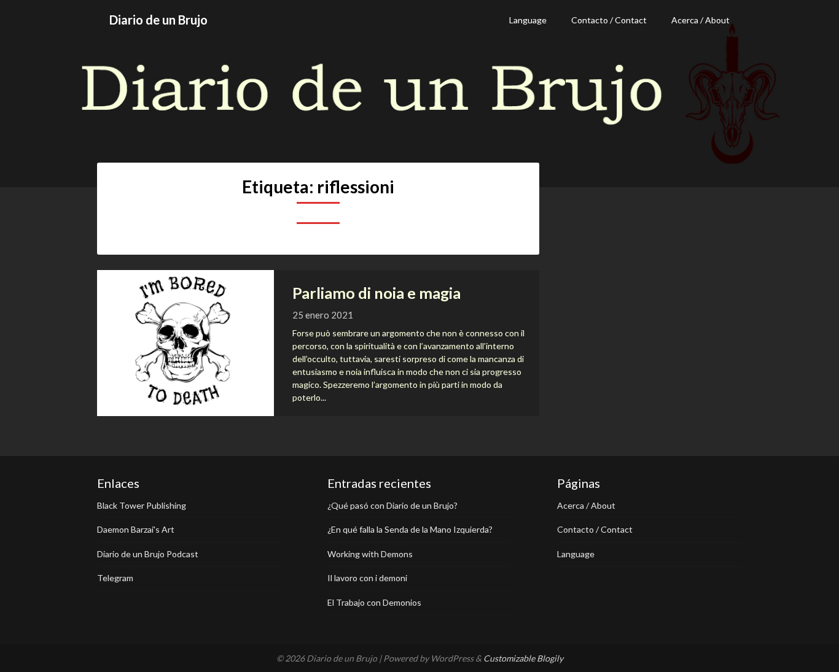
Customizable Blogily (523, 658)
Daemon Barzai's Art (135, 529)
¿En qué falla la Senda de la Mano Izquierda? (410, 529)
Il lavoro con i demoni (367, 578)
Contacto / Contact (609, 20)
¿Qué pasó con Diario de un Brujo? (392, 505)
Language (528, 20)
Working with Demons (370, 554)
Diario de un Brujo (158, 19)
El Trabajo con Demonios (374, 602)
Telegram (115, 578)
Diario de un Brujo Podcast (147, 554)
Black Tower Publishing (141, 505)
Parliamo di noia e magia (376, 293)
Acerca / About (700, 20)
